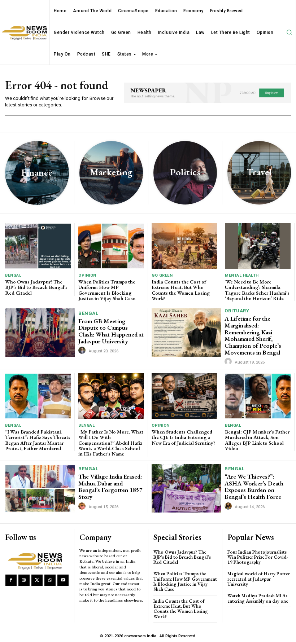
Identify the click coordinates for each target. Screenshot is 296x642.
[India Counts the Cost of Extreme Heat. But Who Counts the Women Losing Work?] (184, 246)
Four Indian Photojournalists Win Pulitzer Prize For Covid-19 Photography (257, 557)
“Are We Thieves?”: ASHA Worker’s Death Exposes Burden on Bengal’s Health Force (254, 486)
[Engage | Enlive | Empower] (36, 560)
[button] (289, 32)
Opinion (87, 275)
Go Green (162, 275)
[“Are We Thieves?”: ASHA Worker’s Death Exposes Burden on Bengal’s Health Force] (186, 488)
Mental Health (242, 275)
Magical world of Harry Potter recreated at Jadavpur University (258, 579)
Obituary (237, 310)
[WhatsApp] (50, 580)
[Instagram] (24, 580)
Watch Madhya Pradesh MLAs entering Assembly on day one (257, 598)
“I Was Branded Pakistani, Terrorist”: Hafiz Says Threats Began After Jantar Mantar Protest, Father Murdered (37, 440)
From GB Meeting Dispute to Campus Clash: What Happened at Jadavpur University (111, 331)
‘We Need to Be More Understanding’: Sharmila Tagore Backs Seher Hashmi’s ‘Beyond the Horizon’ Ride (257, 290)
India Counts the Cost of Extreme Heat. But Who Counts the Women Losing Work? (181, 290)
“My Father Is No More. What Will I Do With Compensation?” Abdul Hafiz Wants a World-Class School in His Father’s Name (110, 442)
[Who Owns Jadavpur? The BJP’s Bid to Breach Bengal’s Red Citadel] (38, 246)
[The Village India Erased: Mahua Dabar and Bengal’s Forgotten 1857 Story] (40, 488)
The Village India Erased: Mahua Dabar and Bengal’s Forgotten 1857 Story (110, 486)
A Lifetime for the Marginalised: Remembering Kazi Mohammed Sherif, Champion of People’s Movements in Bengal (253, 335)
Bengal (13, 275)
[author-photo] (83, 351)
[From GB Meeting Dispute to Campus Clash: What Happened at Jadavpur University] (40, 332)
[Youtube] (63, 580)
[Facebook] (11, 580)
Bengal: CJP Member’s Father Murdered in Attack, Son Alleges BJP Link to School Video (257, 440)
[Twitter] (37, 580)
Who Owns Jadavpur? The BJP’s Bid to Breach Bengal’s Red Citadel (36, 287)
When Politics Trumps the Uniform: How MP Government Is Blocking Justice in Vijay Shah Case (106, 290)
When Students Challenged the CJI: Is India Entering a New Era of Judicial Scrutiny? (183, 437)
